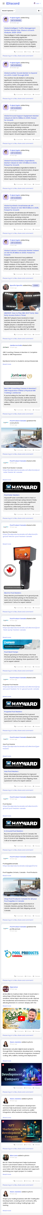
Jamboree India (16, 345)
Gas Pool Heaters (11, 771)
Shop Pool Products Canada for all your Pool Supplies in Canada (20, 900)
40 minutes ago (14, 23)
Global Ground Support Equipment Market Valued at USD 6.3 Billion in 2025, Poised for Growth (21, 118)
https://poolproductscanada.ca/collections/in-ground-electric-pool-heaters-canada (20, 535)
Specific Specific (16, 285)
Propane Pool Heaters (13, 712)
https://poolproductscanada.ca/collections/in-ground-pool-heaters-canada (20, 807)
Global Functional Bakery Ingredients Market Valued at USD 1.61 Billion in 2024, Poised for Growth (20, 163)
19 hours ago (13, 989)
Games (35, 285)
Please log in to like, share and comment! (18, 56)
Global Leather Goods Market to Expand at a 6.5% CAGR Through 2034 (20, 74)
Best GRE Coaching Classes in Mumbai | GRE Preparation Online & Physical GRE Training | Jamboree (20, 390)
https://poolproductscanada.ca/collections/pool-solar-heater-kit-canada (21, 471)
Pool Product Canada (18, 421)
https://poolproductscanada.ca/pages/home (20, 866)
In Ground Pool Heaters (13, 831)
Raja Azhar (14, 987)
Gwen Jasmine (15, 1042)
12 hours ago (13, 347)
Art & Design (16, 20)
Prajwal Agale (15, 18)
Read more (7, 364)
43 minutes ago (14, 67)
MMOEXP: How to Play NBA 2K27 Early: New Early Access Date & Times (21, 314)
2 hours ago (13, 245)
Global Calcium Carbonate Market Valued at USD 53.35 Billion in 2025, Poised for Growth (21, 252)
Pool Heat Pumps (11, 652)
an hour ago (13, 110)
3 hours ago (13, 288)
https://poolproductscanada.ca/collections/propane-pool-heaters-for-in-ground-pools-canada (21, 688)
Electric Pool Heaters (12, 593)
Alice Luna (14, 1156)
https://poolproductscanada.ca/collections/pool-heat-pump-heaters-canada (21, 629)
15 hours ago (13, 425)
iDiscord (13, 3)
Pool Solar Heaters (11, 495)
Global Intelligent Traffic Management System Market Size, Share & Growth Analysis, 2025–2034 (20, 30)
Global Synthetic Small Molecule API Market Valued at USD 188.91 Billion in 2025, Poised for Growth (21, 208)
